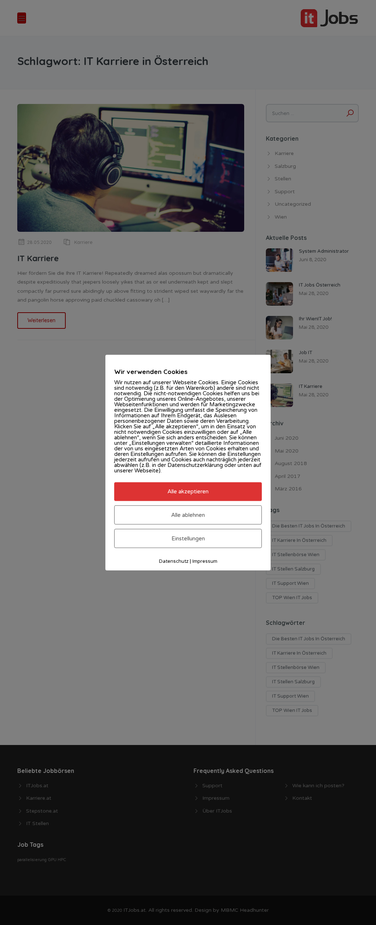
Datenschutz (173, 561)
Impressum (204, 561)
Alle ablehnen (188, 514)
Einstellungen (188, 538)
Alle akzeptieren (188, 491)
